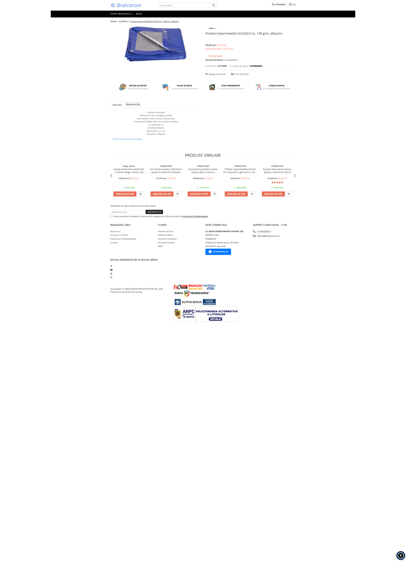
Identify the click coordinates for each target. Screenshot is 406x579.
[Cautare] (213, 5)
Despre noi (115, 231)
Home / (114, 21)
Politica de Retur (165, 235)
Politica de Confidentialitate (195, 216)
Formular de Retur (166, 242)
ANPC (160, 246)
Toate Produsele (120, 13)
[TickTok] (111, 273)
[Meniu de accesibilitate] (400, 555)
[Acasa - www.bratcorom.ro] (126, 5)
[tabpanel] (155, 44)
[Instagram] (111, 277)
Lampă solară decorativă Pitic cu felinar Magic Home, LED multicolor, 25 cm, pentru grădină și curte (128, 171)
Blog (139, 13)
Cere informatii (241, 74)
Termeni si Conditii (119, 235)
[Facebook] (111, 266)
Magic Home (129, 166)
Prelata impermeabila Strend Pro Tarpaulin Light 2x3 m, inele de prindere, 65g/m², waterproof (240, 171)
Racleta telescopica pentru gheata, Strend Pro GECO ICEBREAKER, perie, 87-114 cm (277, 171)
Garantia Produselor (167, 238)
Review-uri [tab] (133, 104)
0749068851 (263, 231)
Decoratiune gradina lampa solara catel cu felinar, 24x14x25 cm (203, 171)
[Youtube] (111, 269)
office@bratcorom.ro (268, 236)
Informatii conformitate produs (127, 139)
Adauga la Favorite (217, 74)
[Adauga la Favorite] (140, 193)
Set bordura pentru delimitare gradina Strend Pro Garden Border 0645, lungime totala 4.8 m (166, 171)
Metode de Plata (165, 231)
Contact (114, 242)
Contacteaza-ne (220, 251)
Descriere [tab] (117, 104)
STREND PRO (166, 166)
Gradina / (124, 21)
